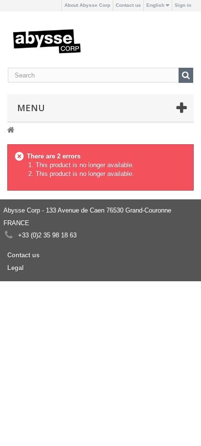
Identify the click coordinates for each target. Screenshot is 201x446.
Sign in (183, 5)
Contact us (128, 5)
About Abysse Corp (87, 5)
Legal (15, 267)
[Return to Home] (11, 129)
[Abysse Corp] (47, 40)
